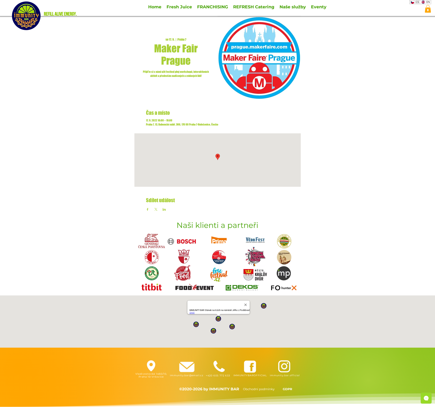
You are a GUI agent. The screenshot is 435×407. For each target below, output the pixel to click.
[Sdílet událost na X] (156, 209)
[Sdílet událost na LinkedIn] (164, 209)
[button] (428, 9)
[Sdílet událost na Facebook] (147, 209)
